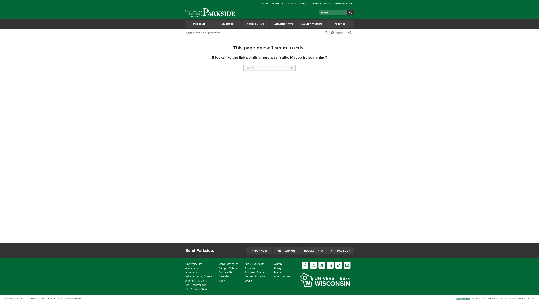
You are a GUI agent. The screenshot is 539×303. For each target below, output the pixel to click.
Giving (277, 268)
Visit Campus (286, 250)
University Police (228, 264)
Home (189, 32)
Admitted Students (256, 272)
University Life (193, 264)
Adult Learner (282, 276)
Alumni (278, 264)
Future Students (254, 264)
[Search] (350, 12)
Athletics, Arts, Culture (198, 276)
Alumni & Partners (196, 280)
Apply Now (259, 250)
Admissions (192, 272)
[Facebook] (305, 265)
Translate (338, 32)
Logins (249, 280)
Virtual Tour (340, 250)
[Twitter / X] (321, 265)
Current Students (255, 276)
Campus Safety (228, 268)
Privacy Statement (463, 299)
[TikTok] (338, 265)
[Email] (347, 265)
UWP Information (195, 284)
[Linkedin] (330, 265)
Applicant (250, 268)
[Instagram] (313, 265)
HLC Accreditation (196, 289)
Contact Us (225, 272)
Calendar (224, 276)
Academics (191, 268)
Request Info (313, 250)
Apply (222, 280)
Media (277, 272)
